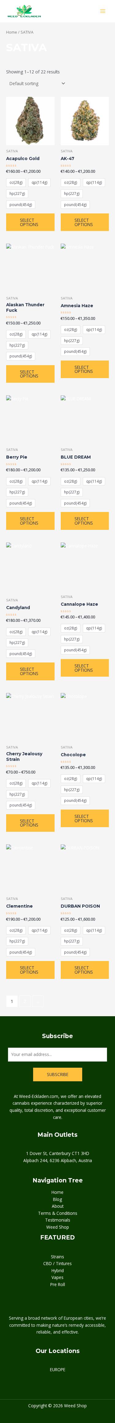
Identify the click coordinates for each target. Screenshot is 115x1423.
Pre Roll (57, 1284)
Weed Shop (57, 1227)
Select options (29, 222)
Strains (57, 1257)
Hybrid (58, 1270)
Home (11, 32)
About (57, 1206)
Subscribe (57, 1074)
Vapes (57, 1277)
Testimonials (57, 1220)
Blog (57, 1199)
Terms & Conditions (57, 1213)
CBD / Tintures (57, 1263)
